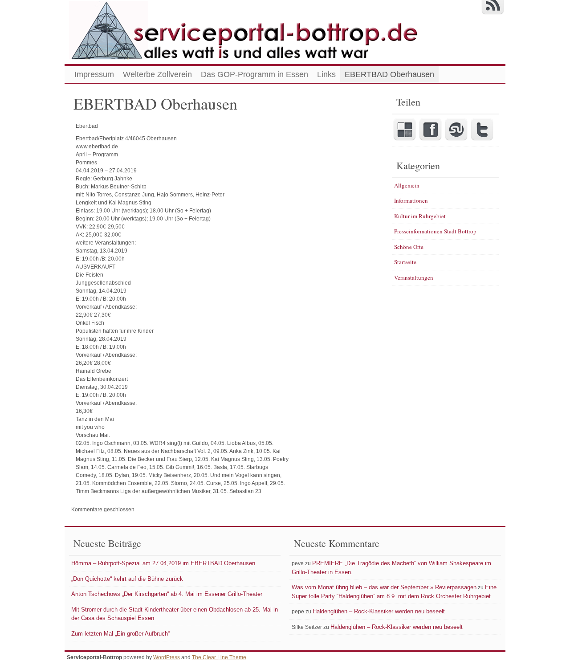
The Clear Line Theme (219, 657)
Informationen (411, 200)
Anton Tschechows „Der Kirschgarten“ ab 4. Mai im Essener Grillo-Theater (166, 594)
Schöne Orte (408, 247)
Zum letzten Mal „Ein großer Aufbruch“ (120, 633)
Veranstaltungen (413, 277)
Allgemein (406, 185)
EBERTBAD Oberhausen (389, 74)
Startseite (405, 262)
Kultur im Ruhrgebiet (420, 216)
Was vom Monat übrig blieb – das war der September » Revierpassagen (384, 587)
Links (326, 74)
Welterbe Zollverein (157, 74)
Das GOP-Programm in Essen (254, 74)
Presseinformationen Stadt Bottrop (435, 231)
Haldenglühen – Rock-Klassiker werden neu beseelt (379, 611)
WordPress (166, 657)
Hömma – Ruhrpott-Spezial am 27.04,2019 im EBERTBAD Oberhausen (163, 563)
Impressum (94, 74)
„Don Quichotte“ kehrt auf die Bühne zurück (127, 578)
